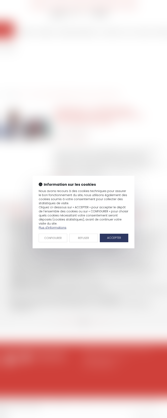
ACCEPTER (114, 238)
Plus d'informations (52, 228)
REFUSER (83, 238)
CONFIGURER (53, 238)
